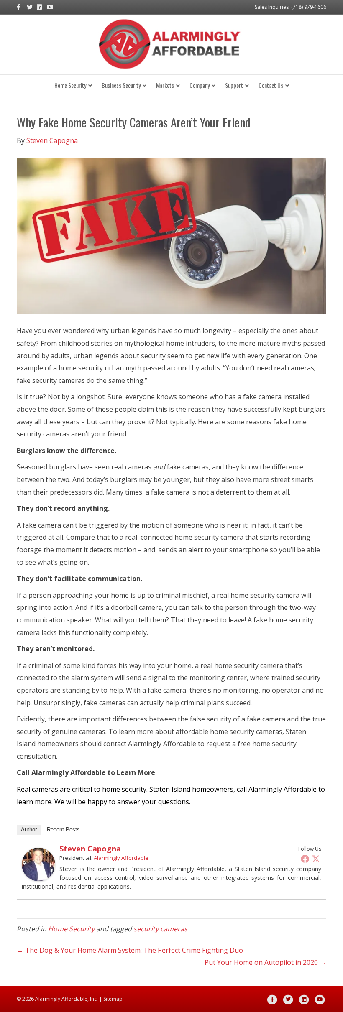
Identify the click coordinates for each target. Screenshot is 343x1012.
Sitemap (113, 998)
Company (199, 85)
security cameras (160, 928)
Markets (165, 85)
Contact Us (271, 85)
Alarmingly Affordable (121, 858)
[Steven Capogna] (38, 864)
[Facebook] (305, 859)
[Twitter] (316, 859)
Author (29, 829)
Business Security (121, 85)
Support (234, 85)
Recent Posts (63, 829)
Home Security (70, 85)
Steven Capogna (90, 849)
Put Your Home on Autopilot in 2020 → (265, 962)
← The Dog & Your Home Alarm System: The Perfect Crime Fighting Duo (130, 950)
